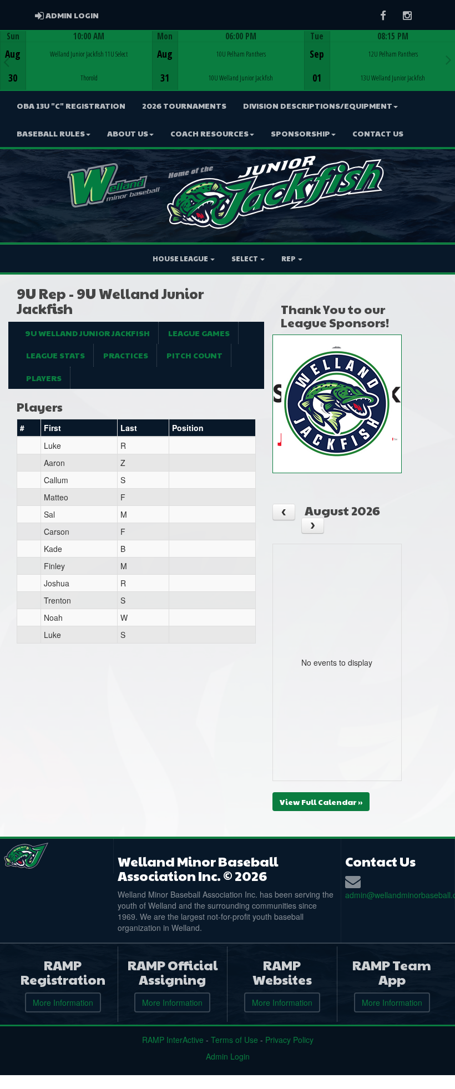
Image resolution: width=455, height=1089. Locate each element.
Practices (125, 355)
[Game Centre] (76, 69)
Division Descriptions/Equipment (317, 105)
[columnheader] (29, 428)
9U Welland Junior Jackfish (87, 332)
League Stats (55, 355)
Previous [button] (6, 61)
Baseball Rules (51, 133)
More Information (63, 1002)
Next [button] (448, 59)
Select (245, 259)
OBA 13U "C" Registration (71, 105)
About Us (127, 133)
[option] (76, 60)
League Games (199, 332)
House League (181, 259)
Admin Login (228, 1056)
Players (44, 377)
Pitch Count (194, 355)
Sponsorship (300, 133)
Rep (289, 259)
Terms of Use (234, 1039)
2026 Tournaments (184, 105)
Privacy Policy (289, 1039)
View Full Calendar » (321, 801)
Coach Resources (209, 133)
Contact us (377, 133)
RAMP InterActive (173, 1039)
